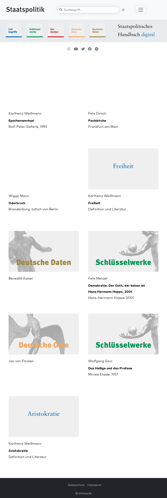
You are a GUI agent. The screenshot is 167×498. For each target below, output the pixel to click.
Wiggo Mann (19, 196)
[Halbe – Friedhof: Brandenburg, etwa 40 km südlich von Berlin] (43, 332)
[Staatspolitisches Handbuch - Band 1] (14, 30)
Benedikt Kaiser (21, 278)
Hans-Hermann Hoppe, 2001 (116, 291)
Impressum (94, 485)
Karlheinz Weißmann (25, 113)
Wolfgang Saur (100, 361)
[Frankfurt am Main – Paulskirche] (123, 85)
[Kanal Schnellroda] (76, 49)
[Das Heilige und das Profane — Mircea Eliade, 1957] (123, 332)
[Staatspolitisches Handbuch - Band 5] (98, 30)
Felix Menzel (97, 278)
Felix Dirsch (97, 113)
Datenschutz (76, 485)
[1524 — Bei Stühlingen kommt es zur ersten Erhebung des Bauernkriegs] (43, 250)
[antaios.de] (69, 49)
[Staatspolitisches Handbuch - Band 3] (56, 30)
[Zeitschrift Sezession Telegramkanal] (96, 49)
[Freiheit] (123, 167)
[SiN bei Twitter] (83, 49)
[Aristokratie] (43, 415)
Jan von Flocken (21, 361)
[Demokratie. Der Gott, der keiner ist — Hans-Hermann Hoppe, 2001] (123, 250)
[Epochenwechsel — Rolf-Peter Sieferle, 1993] (43, 85)
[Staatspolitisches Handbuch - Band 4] (77, 30)
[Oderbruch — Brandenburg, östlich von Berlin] (43, 167)
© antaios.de (83, 493)
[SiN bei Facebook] (90, 49)
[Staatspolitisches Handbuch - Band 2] (35, 30)
